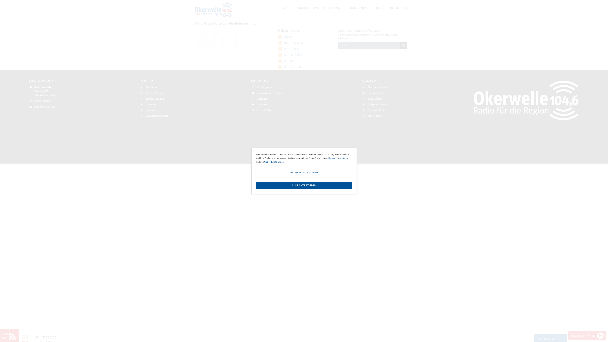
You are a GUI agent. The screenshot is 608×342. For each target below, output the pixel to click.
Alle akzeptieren (304, 185)
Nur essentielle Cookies (304, 172)
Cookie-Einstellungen (274, 162)
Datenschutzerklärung (338, 158)
